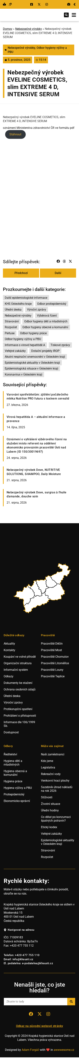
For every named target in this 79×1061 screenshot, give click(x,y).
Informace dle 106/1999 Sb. (19, 724)
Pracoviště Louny (52, 669)
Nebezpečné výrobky (28, 29)
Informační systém (16, 669)
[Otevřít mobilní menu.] (73, 15)
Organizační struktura (18, 663)
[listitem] (25, 595)
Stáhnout (15, 134)
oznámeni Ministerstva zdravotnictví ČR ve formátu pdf (38, 128)
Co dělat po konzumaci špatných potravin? (56, 818)
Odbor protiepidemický (51, 303)
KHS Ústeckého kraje (18, 303)
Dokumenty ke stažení (18, 683)
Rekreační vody (51, 774)
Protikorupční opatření (18, 709)
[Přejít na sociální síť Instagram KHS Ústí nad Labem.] (47, 4)
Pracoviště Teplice (52, 676)
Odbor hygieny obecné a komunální (45, 327)
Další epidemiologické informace (26, 297)
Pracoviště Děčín (52, 643)
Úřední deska (13, 309)
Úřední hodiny (50, 810)
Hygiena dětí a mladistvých (13, 762)
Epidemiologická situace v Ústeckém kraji (31, 368)
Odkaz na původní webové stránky (39, 1026)
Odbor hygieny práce (33, 333)
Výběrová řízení (47, 315)
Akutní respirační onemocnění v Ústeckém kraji (35, 356)
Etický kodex (49, 827)
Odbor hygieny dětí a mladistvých (45, 321)
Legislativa (48, 767)
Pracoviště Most (51, 650)
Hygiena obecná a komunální (15, 772)
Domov (7, 29)
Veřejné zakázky (15, 351)
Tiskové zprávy (60, 345)
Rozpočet (11, 327)
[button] (66, 15)
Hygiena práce (13, 781)
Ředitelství (10, 754)
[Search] (71, 1001)
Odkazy (8, 676)
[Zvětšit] (71, 147)
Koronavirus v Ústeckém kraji (23, 374)
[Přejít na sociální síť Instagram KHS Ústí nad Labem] (48, 1014)
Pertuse (10, 333)
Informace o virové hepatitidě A (25, 345)
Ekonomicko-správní (17, 801)
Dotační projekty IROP (45, 351)
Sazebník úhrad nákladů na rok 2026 (56, 788)
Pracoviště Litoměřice (55, 663)
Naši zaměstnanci (52, 754)
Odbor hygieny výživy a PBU (23, 339)
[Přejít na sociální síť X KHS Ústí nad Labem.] (39, 4)
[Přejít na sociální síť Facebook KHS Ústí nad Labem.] (32, 4)
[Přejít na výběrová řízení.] (68, 4)
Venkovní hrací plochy (55, 780)
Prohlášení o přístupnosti (20, 715)
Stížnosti (46, 797)
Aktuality (9, 643)
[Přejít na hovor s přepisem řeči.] (10, 4)
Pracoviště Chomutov (55, 656)
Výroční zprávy (36, 309)
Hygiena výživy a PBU (18, 788)
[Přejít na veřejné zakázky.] (74, 4)
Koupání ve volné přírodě (20, 656)
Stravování (12, 321)
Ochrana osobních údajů (19, 689)
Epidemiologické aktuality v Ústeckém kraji (32, 362)
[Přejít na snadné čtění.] (4, 4)
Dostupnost (11, 732)
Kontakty (9, 650)
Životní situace (50, 804)
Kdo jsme (47, 761)
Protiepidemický (14, 794)
